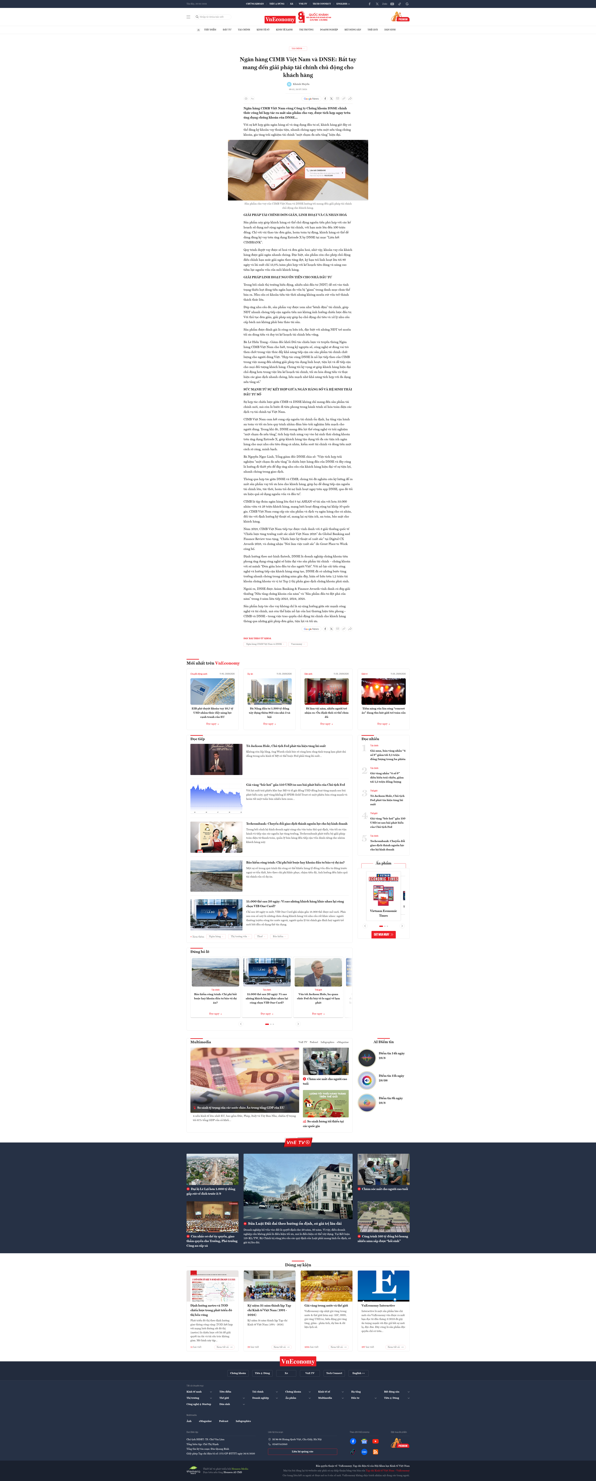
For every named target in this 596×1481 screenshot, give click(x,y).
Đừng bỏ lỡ (199, 952)
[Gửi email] (337, 98)
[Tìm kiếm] (197, 16)
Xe (291, 4)
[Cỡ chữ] (252, 98)
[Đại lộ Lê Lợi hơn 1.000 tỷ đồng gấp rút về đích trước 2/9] (213, 1169)
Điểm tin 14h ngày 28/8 (392, 1056)
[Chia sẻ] (350, 98)
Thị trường (306, 30)
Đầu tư (227, 30)
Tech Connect (322, 4)
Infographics (327, 1042)
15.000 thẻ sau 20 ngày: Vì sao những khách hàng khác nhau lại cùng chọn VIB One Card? (295, 904)
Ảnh (189, 1421)
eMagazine (343, 1042)
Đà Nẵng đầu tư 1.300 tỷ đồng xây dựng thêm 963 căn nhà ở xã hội (269, 712)
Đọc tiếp (197, 739)
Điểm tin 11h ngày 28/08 (391, 1078)
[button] (267, 1024)
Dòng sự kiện (298, 1265)
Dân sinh (390, 30)
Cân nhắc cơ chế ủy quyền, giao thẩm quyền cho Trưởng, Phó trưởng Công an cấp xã (212, 1241)
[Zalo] (384, 3)
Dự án (250, 674)
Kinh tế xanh (284, 30)
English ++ (343, 4)
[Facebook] (369, 3)
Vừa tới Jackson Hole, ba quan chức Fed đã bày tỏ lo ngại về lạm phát (318, 998)
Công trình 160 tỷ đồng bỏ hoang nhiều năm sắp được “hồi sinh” (383, 1239)
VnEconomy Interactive (378, 1305)
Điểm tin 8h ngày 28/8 (391, 1101)
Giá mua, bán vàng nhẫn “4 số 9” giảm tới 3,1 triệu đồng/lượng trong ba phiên (388, 755)
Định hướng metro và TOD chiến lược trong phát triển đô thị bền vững (211, 1310)
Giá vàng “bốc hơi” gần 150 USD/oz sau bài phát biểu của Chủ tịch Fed (295, 785)
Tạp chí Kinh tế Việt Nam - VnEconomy (388, 1470)
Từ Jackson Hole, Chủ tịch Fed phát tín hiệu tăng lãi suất (286, 746)
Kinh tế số (263, 30)
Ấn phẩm (383, 863)
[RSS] (375, 1451)
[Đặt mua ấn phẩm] (400, 16)
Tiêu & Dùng (276, 4)
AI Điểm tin (383, 1042)
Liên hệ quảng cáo (302, 1451)
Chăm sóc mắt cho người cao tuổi (325, 1081)
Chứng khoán (255, 4)
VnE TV (303, 4)
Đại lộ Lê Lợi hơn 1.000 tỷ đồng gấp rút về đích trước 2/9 (211, 1191)
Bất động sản (353, 30)
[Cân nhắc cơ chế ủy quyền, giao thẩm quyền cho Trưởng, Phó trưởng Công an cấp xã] (213, 1216)
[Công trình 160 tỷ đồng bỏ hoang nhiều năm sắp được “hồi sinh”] (384, 1216)
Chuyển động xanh (198, 674)
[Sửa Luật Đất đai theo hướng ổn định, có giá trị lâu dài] (298, 1186)
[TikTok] (399, 3)
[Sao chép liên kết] (343, 98)
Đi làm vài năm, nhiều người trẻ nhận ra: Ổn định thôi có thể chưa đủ (327, 712)
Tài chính (244, 30)
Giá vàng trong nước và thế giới (326, 1305)
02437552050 (279, 1444)
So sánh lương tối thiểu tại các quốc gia (323, 1124)
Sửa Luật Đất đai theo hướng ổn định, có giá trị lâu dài (294, 1224)
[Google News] (407, 3)
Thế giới (373, 30)
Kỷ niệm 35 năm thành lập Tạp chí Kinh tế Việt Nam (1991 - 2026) (269, 1310)
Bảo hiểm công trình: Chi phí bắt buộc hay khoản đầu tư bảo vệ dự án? (295, 862)
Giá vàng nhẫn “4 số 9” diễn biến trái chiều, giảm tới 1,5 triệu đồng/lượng (387, 777)
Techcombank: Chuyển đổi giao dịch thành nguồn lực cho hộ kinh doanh (296, 823)
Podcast (314, 1042)
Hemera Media (240, 1469)
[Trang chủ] (198, 30)
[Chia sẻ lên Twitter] (331, 98)
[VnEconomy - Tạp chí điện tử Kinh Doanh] (298, 1361)
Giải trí (364, 674)
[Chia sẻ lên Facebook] (325, 98)
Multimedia (200, 1042)
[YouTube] (392, 3)
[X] (377, 3)
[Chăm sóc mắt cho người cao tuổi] (384, 1169)
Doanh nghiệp (329, 30)
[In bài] (246, 98)
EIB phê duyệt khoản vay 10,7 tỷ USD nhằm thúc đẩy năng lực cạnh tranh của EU (212, 712)
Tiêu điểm (210, 30)
